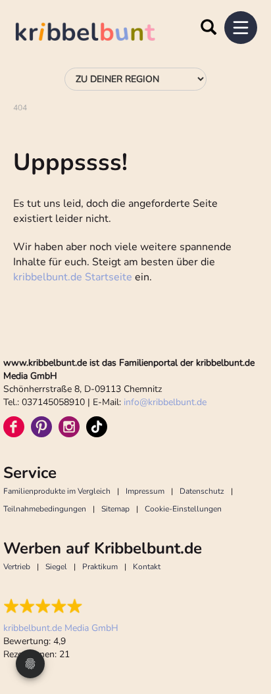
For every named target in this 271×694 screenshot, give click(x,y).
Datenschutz (202, 491)
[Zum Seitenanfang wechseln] (245, 635)
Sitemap (115, 509)
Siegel (56, 566)
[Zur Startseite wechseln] (98, 33)
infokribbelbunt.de (165, 402)
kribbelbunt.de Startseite (72, 277)
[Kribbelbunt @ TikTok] (96, 426)
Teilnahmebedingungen (44, 509)
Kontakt (146, 566)
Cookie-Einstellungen (183, 509)
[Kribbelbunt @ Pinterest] (41, 426)
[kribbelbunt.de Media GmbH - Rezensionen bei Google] (60, 606)
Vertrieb (16, 566)
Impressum (145, 491)
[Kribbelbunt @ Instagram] (69, 426)
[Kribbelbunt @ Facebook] (13, 426)
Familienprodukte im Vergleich (57, 491)
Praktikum (100, 566)
